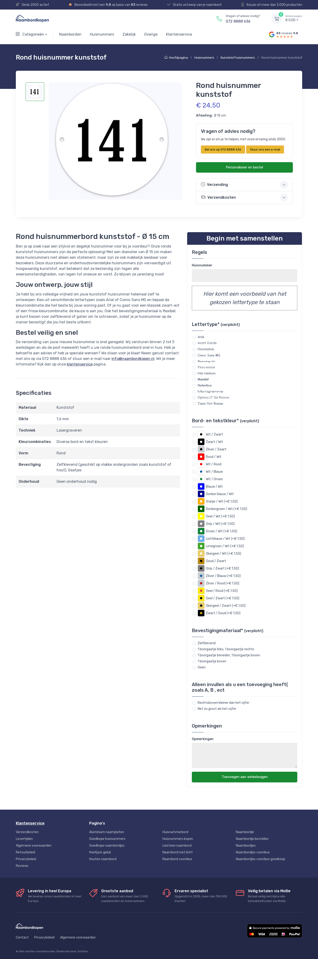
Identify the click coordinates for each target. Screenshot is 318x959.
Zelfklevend (207, 643)
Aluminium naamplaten (106, 832)
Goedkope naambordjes (107, 846)
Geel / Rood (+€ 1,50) (222, 591)
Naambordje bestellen (252, 839)
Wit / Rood (213, 464)
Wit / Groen (214, 479)
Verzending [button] (217, 184)
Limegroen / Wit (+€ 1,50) (225, 546)
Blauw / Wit (214, 487)
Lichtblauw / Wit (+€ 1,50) (225, 539)
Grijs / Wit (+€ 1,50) (220, 524)
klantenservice (80, 364)
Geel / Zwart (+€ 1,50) (222, 598)
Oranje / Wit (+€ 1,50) (222, 501)
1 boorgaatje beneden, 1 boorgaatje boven (229, 655)
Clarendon (206, 349)
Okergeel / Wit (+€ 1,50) (223, 554)
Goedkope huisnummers (107, 839)
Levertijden (24, 839)
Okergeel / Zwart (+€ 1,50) (226, 606)
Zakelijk (129, 34)
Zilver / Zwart (216, 449)
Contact (22, 937)
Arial (201, 337)
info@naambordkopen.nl (133, 358)
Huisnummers (102, 34)
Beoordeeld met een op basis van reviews (111, 5)
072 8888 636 (238, 21)
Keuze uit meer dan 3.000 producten (274, 5)
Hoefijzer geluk (100, 852)
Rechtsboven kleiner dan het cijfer (223, 703)
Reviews (22, 866)
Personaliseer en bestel (244, 167)
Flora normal (206, 367)
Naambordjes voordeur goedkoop (260, 859)
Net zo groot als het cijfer (217, 709)
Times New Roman (210, 403)
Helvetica (205, 385)
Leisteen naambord (177, 846)
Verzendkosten (27, 832)
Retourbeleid (25, 852)
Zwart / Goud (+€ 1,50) (223, 613)
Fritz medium (207, 373)
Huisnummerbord (175, 832)
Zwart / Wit (214, 442)
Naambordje (245, 832)
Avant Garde (207, 343)
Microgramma (210, 391)
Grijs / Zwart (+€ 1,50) (222, 568)
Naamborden (70, 34)
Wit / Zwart (214, 434)
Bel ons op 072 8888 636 (223, 149)
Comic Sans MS (209, 355)
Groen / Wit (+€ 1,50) (221, 531)
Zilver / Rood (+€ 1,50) (222, 583)
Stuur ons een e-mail (265, 149)
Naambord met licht (177, 852)
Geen (202, 667)
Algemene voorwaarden (33, 846)
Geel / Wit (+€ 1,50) (220, 516)
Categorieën (32, 34)
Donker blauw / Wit (220, 494)
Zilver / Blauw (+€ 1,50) (223, 576)
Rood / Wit (213, 457)
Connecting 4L (206, 361)
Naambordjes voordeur (253, 852)
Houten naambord (102, 859)
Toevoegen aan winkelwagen (245, 777)
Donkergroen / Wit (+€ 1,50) (226, 509)
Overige (151, 34)
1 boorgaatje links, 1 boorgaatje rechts (226, 649)
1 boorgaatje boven (212, 661)
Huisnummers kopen (177, 839)
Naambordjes (246, 846)
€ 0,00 (293, 18)
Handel (203, 379)
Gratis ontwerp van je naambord (196, 5)
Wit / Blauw (214, 472)
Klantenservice (179, 34)
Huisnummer (202, 265)
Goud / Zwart (216, 561)
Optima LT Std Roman (213, 397)
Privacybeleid (26, 859)
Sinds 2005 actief (35, 5)
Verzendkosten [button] (221, 197)
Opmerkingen (202, 739)
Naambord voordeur (177, 859)
